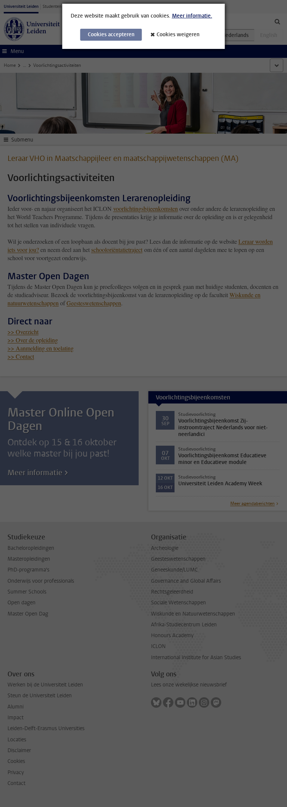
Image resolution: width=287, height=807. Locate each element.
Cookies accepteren (111, 34)
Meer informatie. (192, 15)
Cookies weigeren (178, 34)
